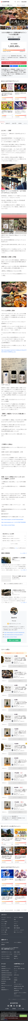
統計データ (16, 958)
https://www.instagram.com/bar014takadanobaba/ (12, 519)
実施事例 (15, 956)
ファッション (3, 925)
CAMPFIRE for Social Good (6, 972)
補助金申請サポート (5, 989)
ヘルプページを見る (14, 543)
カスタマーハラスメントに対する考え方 (20, 993)
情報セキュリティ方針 (18, 988)
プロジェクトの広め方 (5, 958)
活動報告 (8, 123)
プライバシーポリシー (18, 984)
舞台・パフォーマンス (18, 932)
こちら (16, 548)
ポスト (6, 66)
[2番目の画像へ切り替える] (8, 28)
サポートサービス (17, 954)
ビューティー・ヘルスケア (19, 930)
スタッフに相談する (17, 942)
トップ (2, 910)
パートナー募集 (21, 1008)
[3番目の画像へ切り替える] (14, 28)
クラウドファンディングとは (6, 954)
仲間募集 (20, 123)
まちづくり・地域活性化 (18, 917)
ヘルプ (15, 972)
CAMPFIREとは (17, 966)
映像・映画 (16, 925)
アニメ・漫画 (3, 923)
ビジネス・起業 (4, 930)
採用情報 (14, 1008)
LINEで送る (23, 66)
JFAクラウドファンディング (6, 985)
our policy (5, 1019)
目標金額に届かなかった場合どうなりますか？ (11, 538)
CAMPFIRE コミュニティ (6, 968)
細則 (15, 982)
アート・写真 (3, 932)
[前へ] (2, 16)
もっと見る (22, 553)
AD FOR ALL (3, 981)
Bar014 (10, 37)
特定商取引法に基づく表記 (19, 986)
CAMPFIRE (3, 966)
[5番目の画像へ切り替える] (25, 28)
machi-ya (3, 987)
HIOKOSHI (3, 983)
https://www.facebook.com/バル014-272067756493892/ (13, 522)
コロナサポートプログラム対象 (14, 39)
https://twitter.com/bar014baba (8, 525)
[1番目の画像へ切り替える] (3, 28)
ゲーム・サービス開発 (5, 927)
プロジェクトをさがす (9, 910)
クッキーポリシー (17, 995)
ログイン (18, 1)
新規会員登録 (24, 1)
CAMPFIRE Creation (5, 970)
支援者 (14, 123)
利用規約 (15, 979)
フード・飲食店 (17, 37)
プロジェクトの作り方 (5, 956)
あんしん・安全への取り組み (19, 968)
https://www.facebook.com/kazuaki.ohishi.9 (13, 634)
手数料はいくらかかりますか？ (8, 536)
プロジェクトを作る (5, 942)
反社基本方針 (16, 990)
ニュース (15, 970)
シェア (14, 66)
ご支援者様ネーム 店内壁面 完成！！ (18, 558)
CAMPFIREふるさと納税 (5, 979)
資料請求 (3, 944)
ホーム (2, 123)
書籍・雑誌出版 (17, 927)
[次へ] (26, 16)
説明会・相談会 (17, 952)
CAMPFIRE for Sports (5, 977)
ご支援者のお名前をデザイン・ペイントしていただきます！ (19, 591)
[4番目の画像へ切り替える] (19, 28)
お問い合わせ (16, 974)
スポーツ (15, 923)
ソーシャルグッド (4, 934)
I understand (23, 1015)
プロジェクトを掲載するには (7, 5)
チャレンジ (16, 921)
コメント (25, 123)
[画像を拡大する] (12, 662)
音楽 (15, 919)
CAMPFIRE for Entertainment (6, 974)
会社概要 (7, 1008)
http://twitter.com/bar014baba (10, 637)
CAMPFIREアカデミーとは (6, 952)
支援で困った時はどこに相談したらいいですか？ (11, 540)
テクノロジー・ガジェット (6, 917)
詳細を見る (4, 666)
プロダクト (3, 919)
